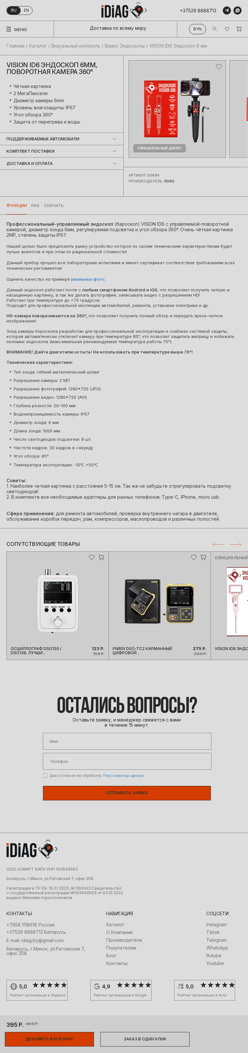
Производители (124, 940)
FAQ (35, 205)
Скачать (54, 205)
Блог (111, 955)
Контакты (117, 963)
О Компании (119, 932)
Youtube (215, 963)
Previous (218, 544)
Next (236, 544)
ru (13, 10)
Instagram (216, 924)
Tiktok (213, 932)
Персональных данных (123, 775)
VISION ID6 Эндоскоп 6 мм (178, 46)
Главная (15, 46)
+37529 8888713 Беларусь (36, 932)
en (26, 10)
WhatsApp (217, 948)
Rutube (214, 955)
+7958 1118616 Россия (30, 925)
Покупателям (121, 948)
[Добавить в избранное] (219, 66)
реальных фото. (88, 279)
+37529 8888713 (198, 10)
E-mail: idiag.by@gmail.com (35, 940)
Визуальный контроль (75, 46)
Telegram (216, 940)
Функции (16, 205)
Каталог (38, 46)
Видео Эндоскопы (125, 46)
